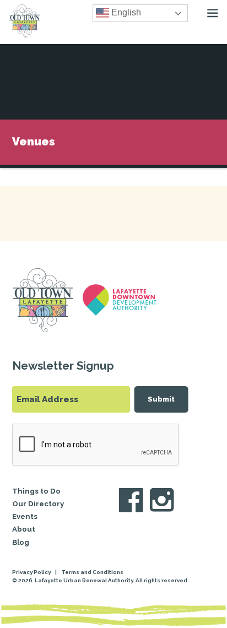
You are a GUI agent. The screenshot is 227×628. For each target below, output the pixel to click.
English (125, 12)
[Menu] (212, 13)
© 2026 (23, 580)
